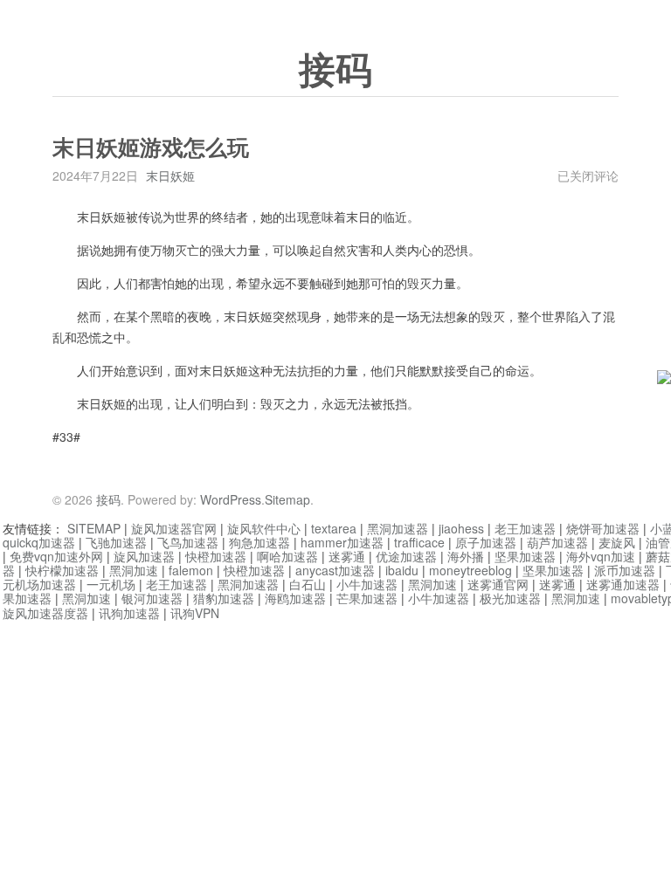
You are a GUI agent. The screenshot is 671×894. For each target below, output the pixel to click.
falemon (191, 570)
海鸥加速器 (295, 598)
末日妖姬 (170, 175)
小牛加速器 (367, 584)
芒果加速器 (367, 598)
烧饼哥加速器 (603, 528)
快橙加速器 (215, 556)
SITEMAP (94, 528)
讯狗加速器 (129, 613)
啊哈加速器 (287, 556)
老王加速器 (525, 528)
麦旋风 (616, 542)
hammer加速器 (342, 542)
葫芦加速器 (557, 542)
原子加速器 (485, 542)
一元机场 (110, 584)
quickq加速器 (39, 542)
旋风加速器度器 (45, 613)
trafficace (419, 542)
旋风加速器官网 (174, 528)
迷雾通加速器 (623, 584)
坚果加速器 (525, 556)
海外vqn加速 (600, 556)
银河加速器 (152, 598)
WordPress (230, 499)
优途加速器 (406, 556)
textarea (333, 528)
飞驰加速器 (116, 542)
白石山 (307, 584)
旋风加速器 (144, 556)
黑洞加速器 (397, 528)
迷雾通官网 (498, 584)
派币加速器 (624, 570)
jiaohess (461, 528)
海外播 (465, 556)
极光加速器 (510, 598)
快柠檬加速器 (62, 570)
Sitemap (287, 499)
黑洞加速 (133, 570)
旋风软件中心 (264, 528)
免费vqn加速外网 (56, 556)
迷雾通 (347, 556)
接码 (335, 71)
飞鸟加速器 (187, 542)
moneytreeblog (470, 570)
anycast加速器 (335, 570)
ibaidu (402, 570)
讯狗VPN (194, 613)
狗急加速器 (259, 542)
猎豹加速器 (223, 598)
